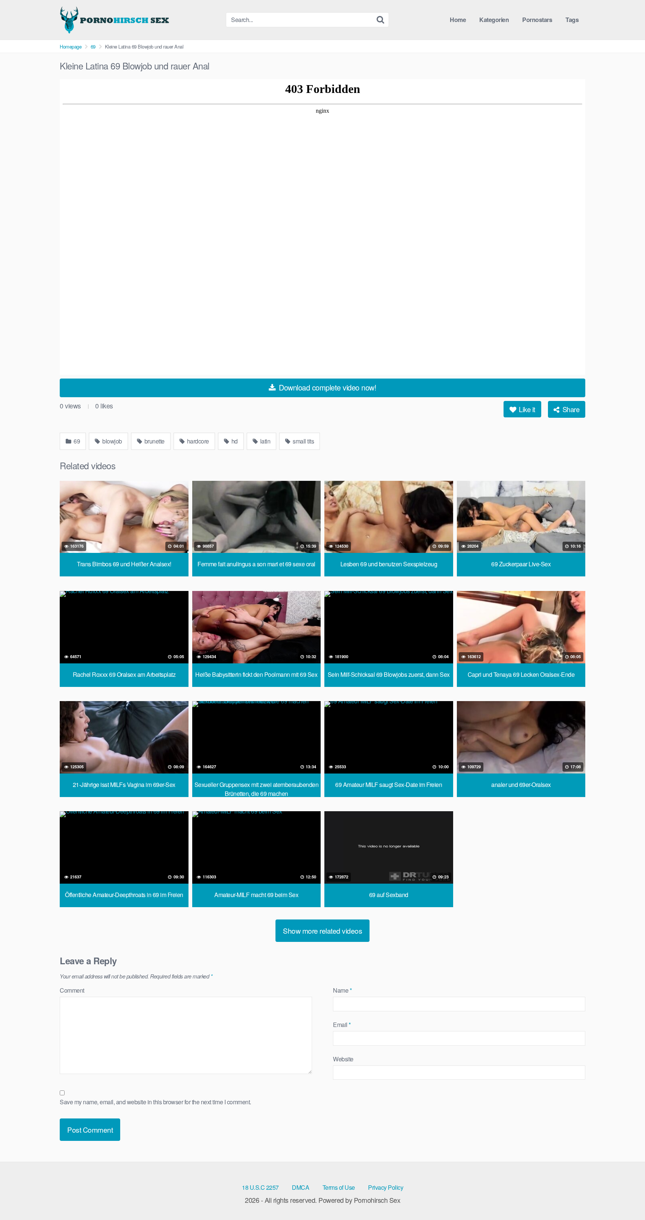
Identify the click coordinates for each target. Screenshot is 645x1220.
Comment (72, 990)
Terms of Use (338, 1187)
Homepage (70, 46)
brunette (154, 441)
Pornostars (537, 19)
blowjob (111, 441)
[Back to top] (624, 1196)
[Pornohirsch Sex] (116, 20)
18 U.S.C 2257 (260, 1187)
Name (342, 990)
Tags (572, 19)
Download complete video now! (327, 387)
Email (342, 1024)
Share (570, 409)
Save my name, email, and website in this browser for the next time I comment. (155, 1102)
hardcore (197, 441)
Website (343, 1059)
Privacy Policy (385, 1187)
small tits (303, 441)
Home (458, 19)
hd (234, 441)
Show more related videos (322, 930)
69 (93, 46)
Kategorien (494, 19)
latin (264, 441)
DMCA (300, 1187)
